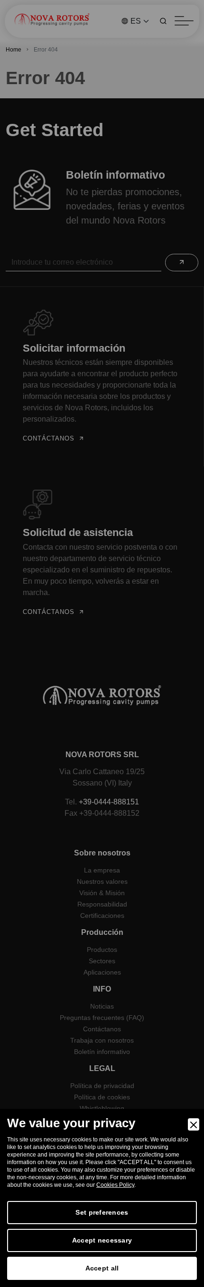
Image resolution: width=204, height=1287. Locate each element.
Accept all (102, 1268)
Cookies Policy (115, 1185)
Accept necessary (102, 1240)
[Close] (193, 1124)
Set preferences (101, 1212)
